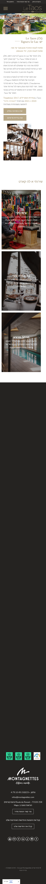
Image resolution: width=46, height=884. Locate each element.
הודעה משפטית (11, 868)
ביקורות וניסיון (36, 1)
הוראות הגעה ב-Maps (23, 805)
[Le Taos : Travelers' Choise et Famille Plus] (23, 756)
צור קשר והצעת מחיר (23, 1)
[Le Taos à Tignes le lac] (27, 8)
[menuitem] (36, 1)
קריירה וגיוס (23, 870)
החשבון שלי (10, 1)
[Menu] (6, 8)
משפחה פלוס (9, 101)
